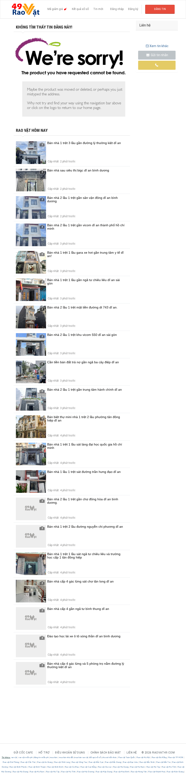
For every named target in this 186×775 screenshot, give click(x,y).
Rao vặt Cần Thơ (28, 762)
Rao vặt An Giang (45, 762)
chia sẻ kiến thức (109, 757)
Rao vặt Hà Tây (153, 767)
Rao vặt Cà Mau (71, 767)
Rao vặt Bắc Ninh (147, 762)
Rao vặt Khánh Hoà (157, 772)
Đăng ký (133, 9)
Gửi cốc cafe (23, 752)
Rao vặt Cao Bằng (88, 767)
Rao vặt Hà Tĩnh (169, 767)
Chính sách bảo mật (106, 752)
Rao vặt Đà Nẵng (159, 757)
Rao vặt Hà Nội (143, 757)
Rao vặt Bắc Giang (113, 762)
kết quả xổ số (95, 757)
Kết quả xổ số (80, 9)
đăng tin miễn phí (41, 757)
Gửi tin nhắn (159, 55)
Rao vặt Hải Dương (86, 772)
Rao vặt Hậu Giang (104, 772)
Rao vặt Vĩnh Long (62, 762)
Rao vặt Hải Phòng (11, 762)
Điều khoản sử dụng (70, 752)
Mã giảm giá (55, 9)
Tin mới (98, 9)
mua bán (53, 757)
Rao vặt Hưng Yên (138, 772)
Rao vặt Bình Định (55, 767)
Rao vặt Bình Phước (18, 767)
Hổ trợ (44, 752)
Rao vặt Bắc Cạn (96, 762)
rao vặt (14, 757)
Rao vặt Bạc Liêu (130, 762)
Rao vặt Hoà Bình (121, 772)
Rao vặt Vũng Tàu (79, 762)
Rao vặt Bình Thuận (37, 767)
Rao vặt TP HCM (176, 757)
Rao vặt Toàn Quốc (127, 757)
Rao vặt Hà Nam (137, 767)
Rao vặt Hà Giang (121, 767)
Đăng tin (160, 9)
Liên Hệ (132, 752)
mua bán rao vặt (81, 757)
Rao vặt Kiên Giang (175, 772)
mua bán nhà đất (66, 757)
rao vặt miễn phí (26, 757)
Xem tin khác (159, 46)
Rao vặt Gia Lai (104, 767)
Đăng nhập (117, 9)
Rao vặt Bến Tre (163, 762)
